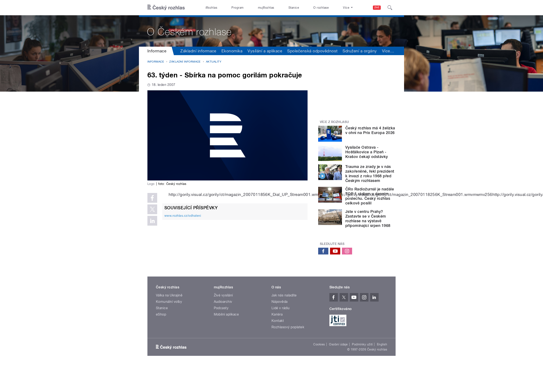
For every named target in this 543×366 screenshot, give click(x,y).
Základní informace (198, 51)
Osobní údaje (338, 344)
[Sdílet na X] (152, 209)
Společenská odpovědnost (312, 51)
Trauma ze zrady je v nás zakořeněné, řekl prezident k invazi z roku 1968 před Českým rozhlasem (369, 173)
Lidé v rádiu (281, 308)
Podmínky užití (362, 344)
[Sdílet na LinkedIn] (152, 221)
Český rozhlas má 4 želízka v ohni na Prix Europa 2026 (370, 130)
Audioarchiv (223, 302)
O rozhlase (321, 7)
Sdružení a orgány (360, 51)
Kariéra (277, 314)
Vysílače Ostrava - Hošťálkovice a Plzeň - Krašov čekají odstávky (366, 152)
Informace (156, 51)
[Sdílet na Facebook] (152, 198)
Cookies (319, 344)
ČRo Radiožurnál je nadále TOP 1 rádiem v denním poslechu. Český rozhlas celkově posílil (369, 196)
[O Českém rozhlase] (271, 31)
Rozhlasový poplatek (288, 327)
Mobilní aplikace (226, 314)
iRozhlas (211, 7)
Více (388, 51)
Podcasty (221, 308)
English (382, 344)
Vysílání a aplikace (265, 51)
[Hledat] (390, 7)
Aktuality (213, 61)
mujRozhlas (266, 7)
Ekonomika (231, 51)
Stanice (293, 7)
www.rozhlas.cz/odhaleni (182, 215)
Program (237, 7)
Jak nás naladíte (284, 295)
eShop (161, 314)
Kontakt (278, 321)
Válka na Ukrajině (169, 295)
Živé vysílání (223, 295)
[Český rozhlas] (166, 7)
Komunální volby (169, 302)
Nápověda (280, 302)
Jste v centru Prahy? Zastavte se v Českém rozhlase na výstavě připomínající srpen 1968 (367, 218)
